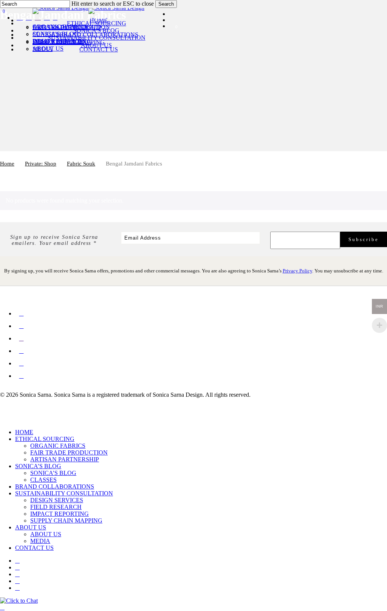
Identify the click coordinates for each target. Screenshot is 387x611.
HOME (24, 432)
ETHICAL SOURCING (44, 439)
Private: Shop (40, 164)
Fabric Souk (81, 164)
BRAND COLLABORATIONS (54, 486)
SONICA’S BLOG (38, 466)
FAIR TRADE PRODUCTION (69, 452)
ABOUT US (30, 527)
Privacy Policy (297, 271)
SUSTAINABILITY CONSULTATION (64, 493)
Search (166, 4)
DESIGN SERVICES (56, 500)
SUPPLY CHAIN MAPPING (66, 520)
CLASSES (43, 479)
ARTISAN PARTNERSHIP (64, 459)
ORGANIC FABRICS (57, 445)
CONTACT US (34, 547)
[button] (2, 607)
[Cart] (1, 35)
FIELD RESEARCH (56, 507)
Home (7, 164)
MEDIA (40, 541)
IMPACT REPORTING (59, 513)
